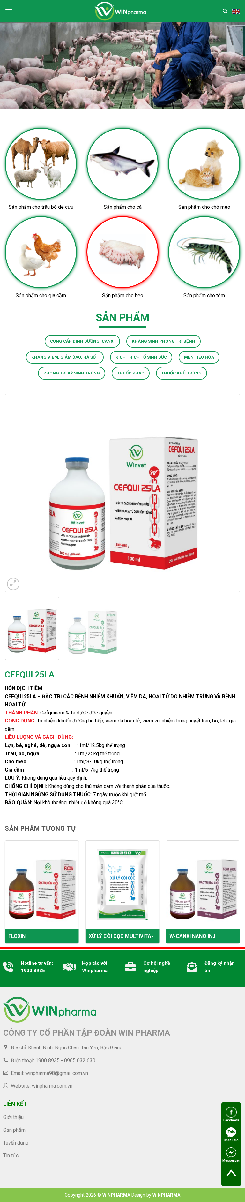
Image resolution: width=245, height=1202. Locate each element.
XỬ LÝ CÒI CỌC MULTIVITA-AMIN (121, 936)
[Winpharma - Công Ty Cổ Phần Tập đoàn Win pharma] (121, 11)
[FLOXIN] (42, 885)
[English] (236, 10)
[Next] (227, 493)
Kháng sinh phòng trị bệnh (163, 341)
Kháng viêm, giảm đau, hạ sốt (64, 357)
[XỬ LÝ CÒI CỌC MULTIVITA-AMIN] (122, 885)
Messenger (231, 1160)
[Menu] (8, 11)
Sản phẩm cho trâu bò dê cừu (41, 207)
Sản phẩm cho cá (123, 207)
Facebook (231, 1120)
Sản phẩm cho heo (122, 295)
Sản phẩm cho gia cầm (41, 295)
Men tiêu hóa (199, 357)
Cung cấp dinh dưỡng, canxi (82, 341)
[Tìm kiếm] (225, 11)
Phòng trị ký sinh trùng (71, 373)
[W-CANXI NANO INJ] (203, 885)
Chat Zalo (231, 1140)
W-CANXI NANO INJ (192, 936)
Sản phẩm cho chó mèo (204, 207)
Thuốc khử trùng (181, 373)
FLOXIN (17, 936)
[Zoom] (13, 584)
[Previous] (18, 493)
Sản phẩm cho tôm (204, 295)
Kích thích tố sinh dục (141, 357)
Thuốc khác (130, 373)
